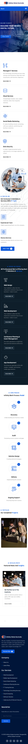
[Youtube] (21, 741)
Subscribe (6, 721)
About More (6, 248)
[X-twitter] (10, 741)
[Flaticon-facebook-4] (7, 741)
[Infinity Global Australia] (14, 3)
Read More (8, 604)
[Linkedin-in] (14, 741)
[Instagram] (17, 741)
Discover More (7, 651)
